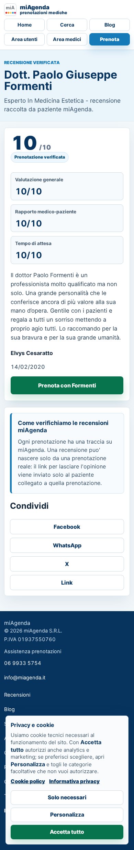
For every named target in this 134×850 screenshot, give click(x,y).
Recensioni (17, 695)
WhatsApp (67, 545)
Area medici (67, 39)
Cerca (67, 25)
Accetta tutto (67, 832)
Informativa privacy (74, 781)
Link (67, 582)
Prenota (109, 39)
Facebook (67, 526)
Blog (109, 25)
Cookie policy (28, 781)
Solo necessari (67, 797)
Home (25, 25)
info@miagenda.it (24, 678)
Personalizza (67, 814)
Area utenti (24, 39)
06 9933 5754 (22, 663)
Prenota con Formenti (67, 385)
